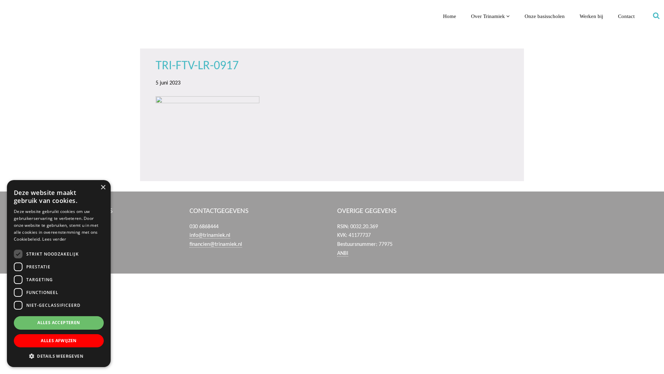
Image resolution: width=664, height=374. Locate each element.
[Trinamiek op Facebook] (521, 220)
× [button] (102, 187)
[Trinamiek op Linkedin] (567, 220)
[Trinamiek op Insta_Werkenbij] (613, 220)
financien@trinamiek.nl (216, 244)
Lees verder (54, 239)
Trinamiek (8, 6)
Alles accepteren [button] (58, 323)
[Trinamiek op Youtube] (544, 220)
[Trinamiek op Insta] (590, 220)
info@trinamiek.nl (210, 235)
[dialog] (59, 273)
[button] (59, 356)
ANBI (342, 253)
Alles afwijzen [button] (59, 341)
